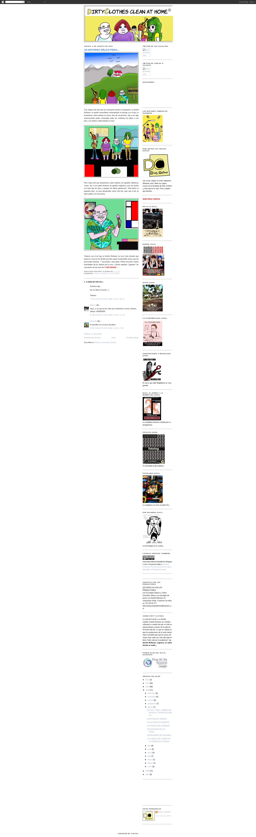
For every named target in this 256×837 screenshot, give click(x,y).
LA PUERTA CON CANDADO (158, 726)
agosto (150, 707)
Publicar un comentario (93, 334)
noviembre (152, 697)
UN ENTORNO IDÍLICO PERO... (101, 49)
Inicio (113, 338)
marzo (150, 760)
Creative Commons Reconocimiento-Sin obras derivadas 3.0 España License (157, 567)
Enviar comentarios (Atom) (105, 342)
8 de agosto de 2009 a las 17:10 (107, 315)
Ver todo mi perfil (163, 816)
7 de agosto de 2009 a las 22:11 (107, 299)
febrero (150, 763)
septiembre (152, 704)
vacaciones (114, 273)
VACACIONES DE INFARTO (158, 722)
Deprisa (93, 305)
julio (149, 746)
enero (150, 767)
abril (149, 756)
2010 (147, 687)
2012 (147, 680)
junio (150, 749)
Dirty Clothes (164, 812)
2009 (147, 690)
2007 (147, 774)
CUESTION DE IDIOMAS (157, 719)
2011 (147, 683)
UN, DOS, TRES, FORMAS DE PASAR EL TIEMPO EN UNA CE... (159, 712)
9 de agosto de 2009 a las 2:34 (106, 328)
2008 (147, 771)
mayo (150, 753)
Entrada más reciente (92, 338)
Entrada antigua (133, 338)
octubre (151, 700)
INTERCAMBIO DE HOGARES (159, 735)
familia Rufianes (101, 273)
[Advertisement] (155, 792)
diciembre (152, 693)
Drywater (93, 321)
